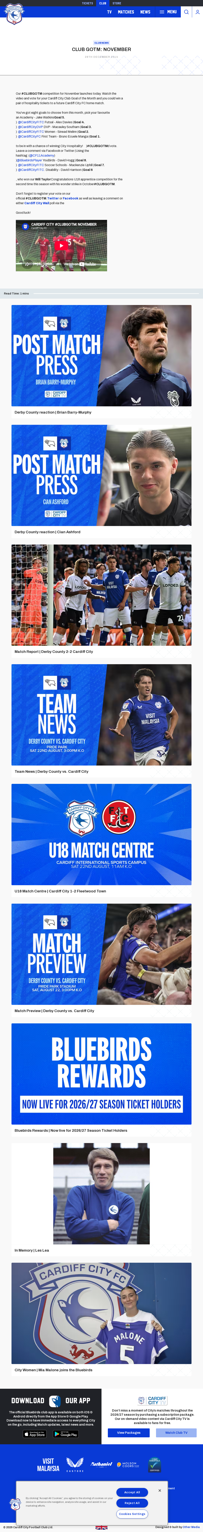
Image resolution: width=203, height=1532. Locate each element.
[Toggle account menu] (197, 11)
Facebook (70, 198)
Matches (126, 11)
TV (109, 11)
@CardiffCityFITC (31, 122)
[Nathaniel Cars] (101, 1465)
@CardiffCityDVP (30, 127)
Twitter (53, 198)
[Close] (159, 1490)
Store (117, 3)
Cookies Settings (132, 1514)
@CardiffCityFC (29, 136)
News (145, 11)
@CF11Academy (42, 155)
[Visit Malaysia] (48, 1464)
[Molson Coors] (128, 1464)
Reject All (132, 1503)
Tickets (87, 3)
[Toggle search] (186, 11)
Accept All (132, 1492)
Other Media (191, 1527)
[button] (15, 1504)
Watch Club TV (176, 1432)
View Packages (129, 1432)
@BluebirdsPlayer (29, 160)
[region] (92, 1503)
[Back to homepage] (14, 13)
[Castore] (75, 1465)
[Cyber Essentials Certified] (155, 1465)
